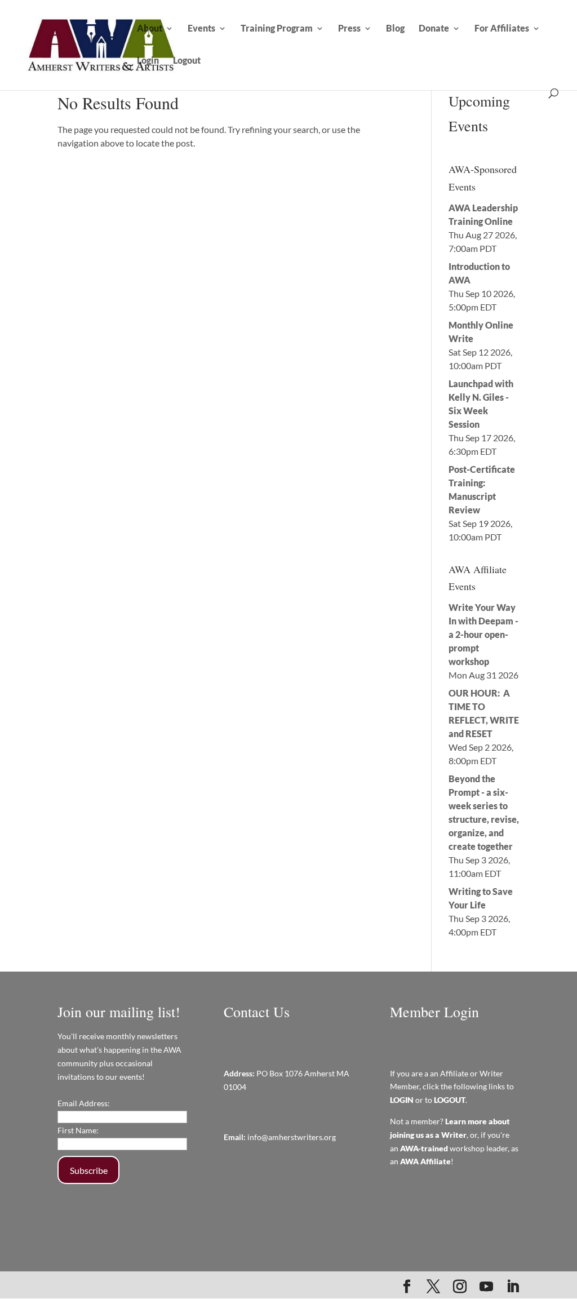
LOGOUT (449, 1100)
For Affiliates (501, 28)
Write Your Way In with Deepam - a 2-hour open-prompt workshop (483, 634)
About (149, 28)
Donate (434, 28)
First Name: (78, 1130)
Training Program (277, 28)
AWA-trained (424, 1148)
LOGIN (402, 1100)
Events (201, 28)
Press (349, 28)
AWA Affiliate (425, 1161)
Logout (187, 60)
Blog (395, 28)
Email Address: (83, 1103)
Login (148, 60)
